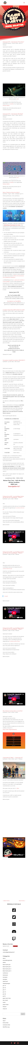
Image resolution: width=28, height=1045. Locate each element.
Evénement (5, 975)
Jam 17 (16, 759)
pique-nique (21, 311)
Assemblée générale (7, 960)
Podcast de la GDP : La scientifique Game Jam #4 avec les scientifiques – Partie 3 (13, 497)
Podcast (4, 45)
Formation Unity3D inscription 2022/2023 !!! (14, 360)
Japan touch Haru (7, 998)
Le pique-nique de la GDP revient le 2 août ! (14, 310)
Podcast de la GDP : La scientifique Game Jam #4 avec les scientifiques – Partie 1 (13, 628)
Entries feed (5, 1022)
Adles (18, 788)
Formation (5, 977)
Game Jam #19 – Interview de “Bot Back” (13, 114)
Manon (5, 361)
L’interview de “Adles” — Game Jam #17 (13, 757)
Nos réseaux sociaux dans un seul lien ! (13, 711)
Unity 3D (5, 1008)
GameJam (17, 193)
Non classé (17, 361)
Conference (5, 973)
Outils (16, 712)
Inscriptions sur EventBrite (14, 301)
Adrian (5, 193)
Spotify (11, 103)
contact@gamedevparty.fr (9, 952)
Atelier (4, 962)
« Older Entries (6, 900)
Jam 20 (4, 994)
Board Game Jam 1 (7, 966)
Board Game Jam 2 (7, 968)
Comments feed (6, 1024)
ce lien (17, 99)
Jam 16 (4, 987)
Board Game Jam (6, 964)
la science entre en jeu (14, 641)
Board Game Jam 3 (7, 970)
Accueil (6, 596)
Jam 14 (4, 985)
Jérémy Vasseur (7, 43)
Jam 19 (20, 43)
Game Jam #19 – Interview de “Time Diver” (13, 42)
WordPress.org (6, 1027)
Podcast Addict (6, 105)
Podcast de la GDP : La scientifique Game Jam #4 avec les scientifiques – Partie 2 (13, 552)
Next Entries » (22, 900)
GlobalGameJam (6, 983)
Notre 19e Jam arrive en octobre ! (11, 192)
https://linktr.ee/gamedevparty (10, 729)
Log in (4, 1020)
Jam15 (4, 996)
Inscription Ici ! (14, 486)
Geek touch (5, 981)
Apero (16, 311)
